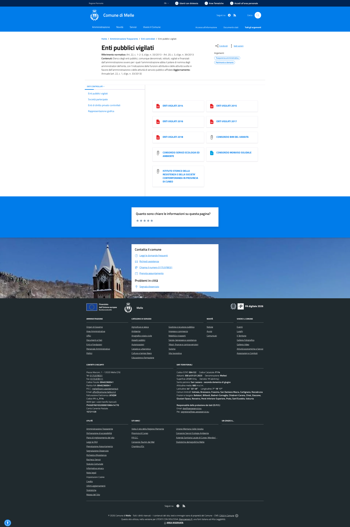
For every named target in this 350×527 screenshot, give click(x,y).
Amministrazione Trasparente (124, 38)
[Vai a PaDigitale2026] (247, 306)
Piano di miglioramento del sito (100, 437)
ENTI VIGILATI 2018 (173, 137)
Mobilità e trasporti (177, 335)
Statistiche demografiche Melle (190, 442)
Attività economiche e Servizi (250, 348)
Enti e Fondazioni (94, 344)
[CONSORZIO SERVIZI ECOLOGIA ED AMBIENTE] (158, 153)
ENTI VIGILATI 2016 (173, 121)
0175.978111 (96, 378)
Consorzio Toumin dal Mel (143, 442)
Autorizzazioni (138, 344)
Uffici (88, 335)
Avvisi (209, 331)
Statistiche (91, 490)
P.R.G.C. (135, 437)
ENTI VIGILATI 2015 (226, 106)
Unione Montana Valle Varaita (189, 428)
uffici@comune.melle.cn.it (104, 392)
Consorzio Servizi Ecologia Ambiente (192, 433)
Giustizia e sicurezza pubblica (181, 327)
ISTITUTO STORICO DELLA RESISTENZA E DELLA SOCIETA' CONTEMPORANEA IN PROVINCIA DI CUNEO (180, 176)
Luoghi (240, 331)
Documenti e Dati (94, 340)
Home (104, 38)
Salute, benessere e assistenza (182, 340)
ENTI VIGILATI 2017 (226, 121)
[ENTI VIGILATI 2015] (212, 106)
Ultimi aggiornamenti (95, 485)
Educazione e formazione (143, 357)
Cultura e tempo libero (142, 353)
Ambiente (136, 331)
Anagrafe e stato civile (142, 335)
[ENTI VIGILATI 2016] (158, 121)
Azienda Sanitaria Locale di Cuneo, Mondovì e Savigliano (201, 437)
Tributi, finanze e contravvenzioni (183, 344)
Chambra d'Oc (138, 446)
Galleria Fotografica (245, 340)
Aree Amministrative (95, 331)
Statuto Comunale (94, 464)
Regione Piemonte (96, 3)
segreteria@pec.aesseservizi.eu (195, 411)
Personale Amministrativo (98, 348)
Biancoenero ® (185, 519)
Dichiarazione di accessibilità (99, 433)
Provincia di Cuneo (140, 433)
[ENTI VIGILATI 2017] (212, 121)
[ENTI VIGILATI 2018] (158, 137)
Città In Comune (226, 515)
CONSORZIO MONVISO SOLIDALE (233, 152)
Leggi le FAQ (92, 442)
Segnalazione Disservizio (97, 450)
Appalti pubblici (138, 340)
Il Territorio (241, 335)
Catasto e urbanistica (141, 348)
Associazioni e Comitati (247, 353)
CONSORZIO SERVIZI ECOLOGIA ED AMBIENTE (181, 154)
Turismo (172, 348)
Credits (89, 481)
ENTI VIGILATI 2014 (173, 106)
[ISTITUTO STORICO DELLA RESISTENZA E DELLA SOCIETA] (158, 171)
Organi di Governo (94, 327)
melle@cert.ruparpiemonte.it (105, 388)
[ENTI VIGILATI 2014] (158, 106)
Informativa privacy (95, 468)
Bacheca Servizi (93, 459)
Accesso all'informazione (206, 27)
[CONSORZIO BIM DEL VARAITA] (212, 137)
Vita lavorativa (175, 353)
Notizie (210, 327)
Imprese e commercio (178, 331)
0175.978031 (96, 375)
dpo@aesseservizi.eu (192, 408)
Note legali (91, 472)
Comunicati (212, 335)
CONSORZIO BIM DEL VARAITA (232, 137)
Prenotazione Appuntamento (99, 446)
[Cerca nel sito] (258, 15)
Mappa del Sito (93, 494)
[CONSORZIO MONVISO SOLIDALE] (212, 153)
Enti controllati (148, 38)
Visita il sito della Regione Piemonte (148, 428)
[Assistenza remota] (237, 515)
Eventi (240, 327)
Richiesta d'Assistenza (96, 455)
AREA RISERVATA (175, 522)
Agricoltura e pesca (140, 327)
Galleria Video (243, 344)
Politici (89, 353)
